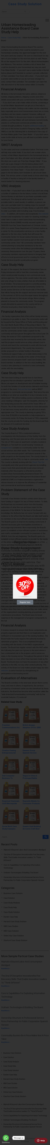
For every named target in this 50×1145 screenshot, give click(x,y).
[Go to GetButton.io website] (6, 1142)
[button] (47, 542)
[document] (25, 572)
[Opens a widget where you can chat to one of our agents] (41, 1141)
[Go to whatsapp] (6, 1138)
